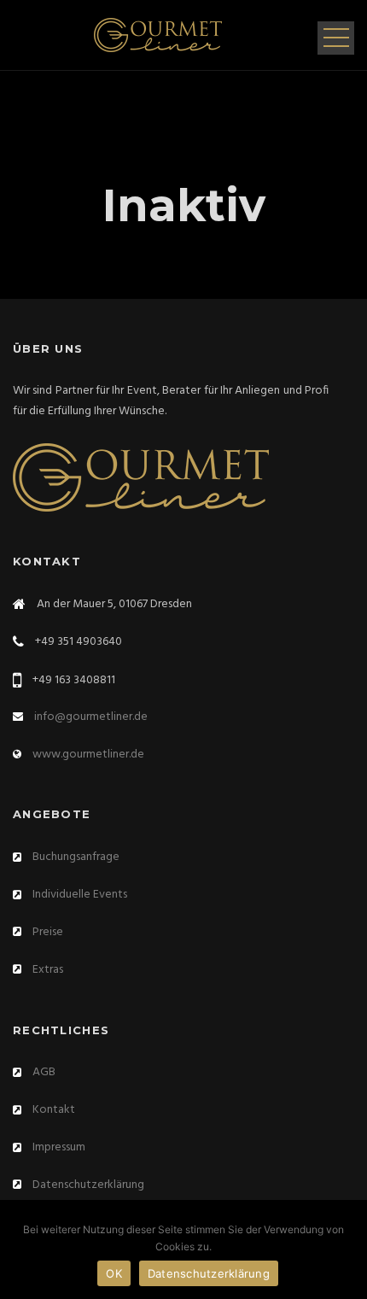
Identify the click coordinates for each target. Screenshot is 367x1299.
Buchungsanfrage (75, 857)
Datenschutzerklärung (88, 1185)
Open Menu (335, 38)
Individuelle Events (79, 894)
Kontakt (53, 1110)
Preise (47, 932)
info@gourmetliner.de (91, 717)
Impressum (58, 1147)
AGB (43, 1072)
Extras (47, 970)
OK (114, 1273)
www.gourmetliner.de (88, 754)
